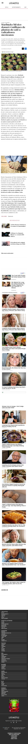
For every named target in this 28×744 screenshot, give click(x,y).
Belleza (2, 676)
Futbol (2, 621)
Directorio (14, 738)
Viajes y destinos (4, 691)
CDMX (2, 647)
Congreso (3, 646)
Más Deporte (3, 626)
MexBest (3, 688)
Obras (2, 637)
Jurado (2, 695)
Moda (2, 675)
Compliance (14, 736)
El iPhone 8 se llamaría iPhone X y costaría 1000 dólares (17, 234)
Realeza (2, 673)
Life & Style (4, 611)
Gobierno (3, 644)
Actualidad (3, 665)
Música (2, 617)
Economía (3, 634)
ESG (2, 638)
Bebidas (2, 690)
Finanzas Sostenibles (5, 658)
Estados (3, 648)
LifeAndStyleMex (17, 722)
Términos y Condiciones (14, 733)
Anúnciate (14, 737)
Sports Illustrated (6, 620)
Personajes (3, 692)
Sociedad (3, 650)
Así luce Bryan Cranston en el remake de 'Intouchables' (18, 225)
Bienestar (3, 693)
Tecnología (3, 636)
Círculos (3, 674)
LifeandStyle (4, 640)
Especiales (3, 668)
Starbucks (10, 216)
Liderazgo (3, 666)
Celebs (2, 684)
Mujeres (3, 639)
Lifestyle (3, 627)
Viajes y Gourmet (5, 22)
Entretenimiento (16, 7)
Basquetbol (3, 625)
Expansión (4, 630)
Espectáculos (4, 672)
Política (3, 643)
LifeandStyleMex (11, 723)
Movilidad (3, 657)
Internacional (4, 635)
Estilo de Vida (4, 694)
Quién (2, 671)
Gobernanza (3, 656)
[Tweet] (23, 49)
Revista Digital (4, 628)
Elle (2, 681)
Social (2, 655)
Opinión (2, 649)
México (2, 645)
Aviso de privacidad (14, 734)
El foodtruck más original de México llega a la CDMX (18, 243)
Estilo (6, 7)
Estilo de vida (4, 685)
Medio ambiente (4, 654)
